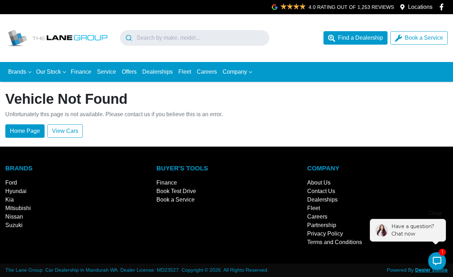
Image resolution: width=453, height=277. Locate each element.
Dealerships (157, 72)
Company (235, 72)
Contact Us (321, 191)
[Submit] (128, 38)
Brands (17, 72)
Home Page (25, 131)
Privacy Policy (325, 234)
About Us (319, 183)
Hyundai (16, 191)
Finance (81, 72)
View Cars (65, 131)
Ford (11, 183)
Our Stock (48, 72)
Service (106, 72)
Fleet (184, 72)
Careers (207, 72)
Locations (420, 7)
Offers (129, 72)
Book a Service (424, 38)
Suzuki (14, 225)
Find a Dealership (360, 38)
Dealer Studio (431, 270)
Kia (9, 200)
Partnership (321, 225)
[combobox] (194, 38)
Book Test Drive (176, 191)
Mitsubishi (18, 208)
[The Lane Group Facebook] (443, 7)
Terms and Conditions (334, 242)
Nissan (14, 217)
